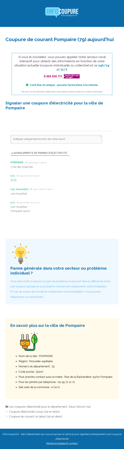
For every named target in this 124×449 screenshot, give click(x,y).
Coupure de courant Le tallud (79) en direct (35, 416)
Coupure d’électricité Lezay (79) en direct (34, 411)
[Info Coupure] (62, 13)
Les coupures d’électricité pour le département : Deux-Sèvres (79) (50, 406)
